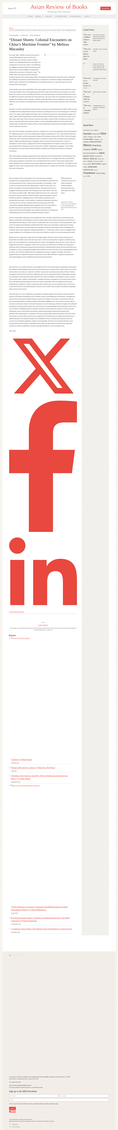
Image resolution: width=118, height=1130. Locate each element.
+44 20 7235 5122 (16, 1082)
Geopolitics (86, 142)
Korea (92, 156)
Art (91, 130)
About (87, 16)
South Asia (92, 166)
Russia (89, 164)
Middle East (93, 159)
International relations (89, 153)
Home (30, 16)
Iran (97, 153)
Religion (85, 164)
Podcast (48, 16)
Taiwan (95, 170)
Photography (96, 161)
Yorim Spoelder (15, 35)
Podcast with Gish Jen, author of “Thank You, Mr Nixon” (33, 768)
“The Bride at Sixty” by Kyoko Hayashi (100, 50)
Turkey (84, 176)
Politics (101, 161)
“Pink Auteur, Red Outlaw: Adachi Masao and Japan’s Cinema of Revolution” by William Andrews (99, 37)
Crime (95, 136)
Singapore (104, 164)
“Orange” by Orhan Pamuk (21, 759)
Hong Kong (96, 145)
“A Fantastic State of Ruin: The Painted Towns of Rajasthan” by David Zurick (41, 929)
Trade (21, 612)
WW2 (88, 176)
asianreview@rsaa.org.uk (24, 1085)
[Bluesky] (13, 1111)
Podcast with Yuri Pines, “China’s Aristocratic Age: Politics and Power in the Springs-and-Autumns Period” (100, 66)
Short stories (96, 164)
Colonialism (90, 136)
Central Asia (95, 134)
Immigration (87, 149)
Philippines (90, 161)
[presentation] (41, 697)
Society (85, 167)
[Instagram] (11, 1111)
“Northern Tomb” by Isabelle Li (99, 92)
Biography (87, 133)
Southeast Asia (88, 170)
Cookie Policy (15, 1124)
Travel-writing (100, 173)
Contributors (61, 16)
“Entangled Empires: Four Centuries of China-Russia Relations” (99, 107)
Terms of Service (50, 1104)
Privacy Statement (16, 1127)
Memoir (86, 159)
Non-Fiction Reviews (35, 35)
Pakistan (85, 161)
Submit (12, 1108)
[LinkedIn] (43, 609)
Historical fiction (95, 142)
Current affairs (88, 139)
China (11, 612)
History (16, 612)
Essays (101, 139)
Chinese (85, 136)
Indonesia (100, 149)
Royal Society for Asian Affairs (40, 1077)
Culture (99, 136)
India (94, 149)
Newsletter (105, 8)
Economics (96, 139)
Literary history (98, 156)
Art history (95, 130)
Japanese (86, 156)
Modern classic (101, 158)
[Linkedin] (15, 1111)
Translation (89, 172)
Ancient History (86, 130)
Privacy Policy (40, 1104)
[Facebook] (43, 531)
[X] (43, 399)
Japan (102, 152)
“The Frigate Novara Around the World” (99, 79)
